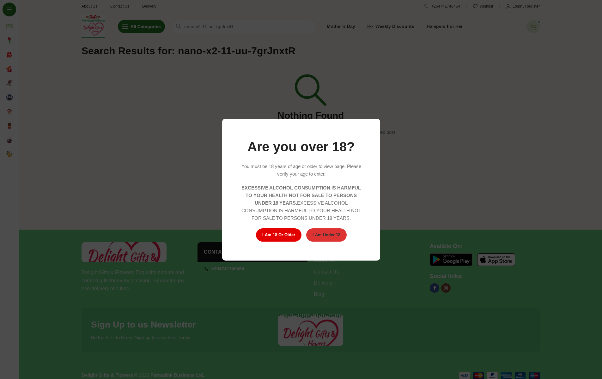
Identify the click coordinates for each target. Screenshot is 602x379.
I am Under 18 (326, 234)
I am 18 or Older (278, 234)
